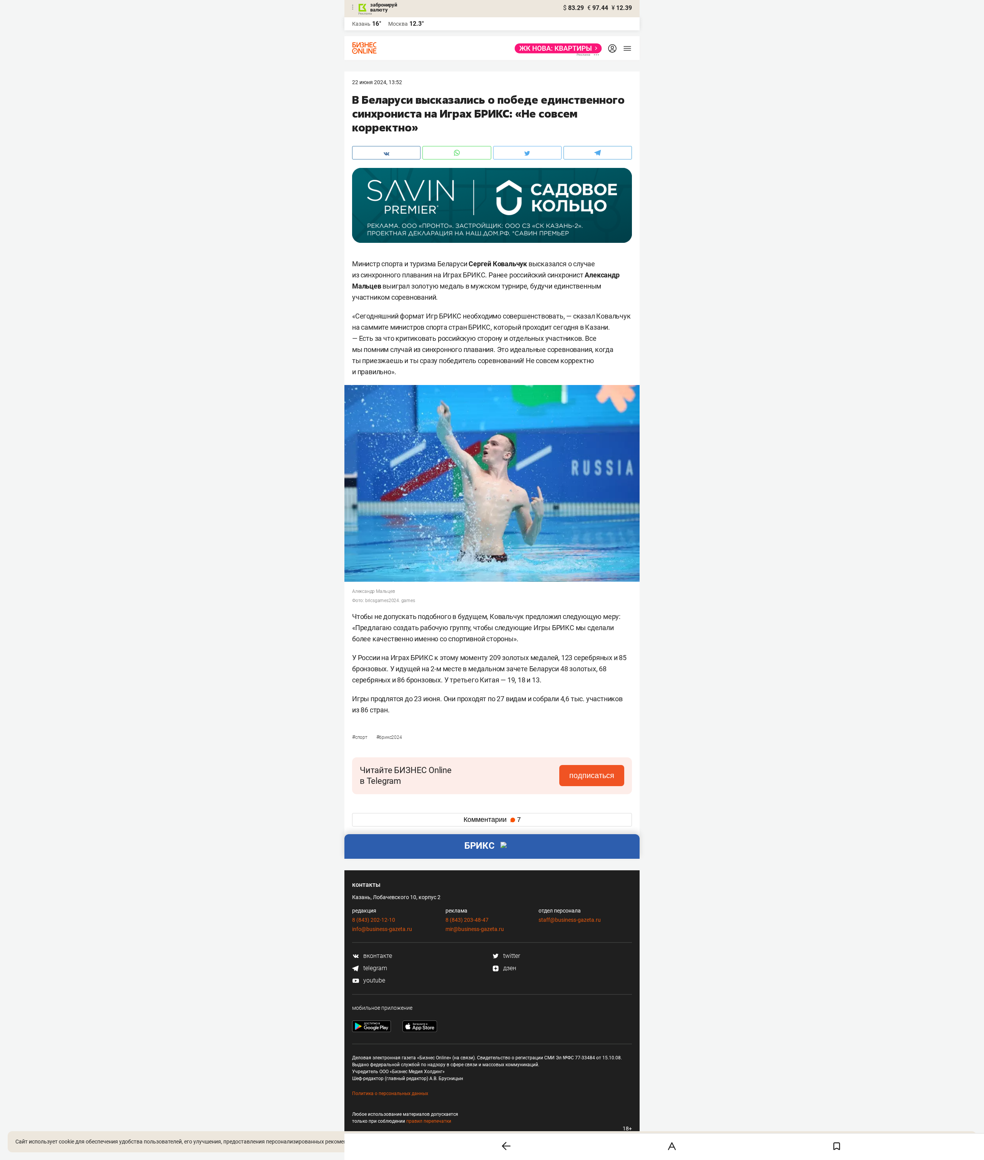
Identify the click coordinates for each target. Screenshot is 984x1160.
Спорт (360, 737)
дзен (509, 968)
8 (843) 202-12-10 (373, 920)
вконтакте (377, 955)
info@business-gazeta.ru (382, 929)
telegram (374, 968)
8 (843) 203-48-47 (467, 920)
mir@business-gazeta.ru (474, 929)
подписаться (591, 775)
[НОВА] (556, 48)
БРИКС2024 (389, 737)
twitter (511, 955)
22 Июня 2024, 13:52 (377, 82)
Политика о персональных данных (390, 1093)
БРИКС (479, 845)
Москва (398, 24)
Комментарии (492, 819)
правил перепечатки (428, 1121)
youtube (373, 980)
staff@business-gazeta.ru (570, 920)
